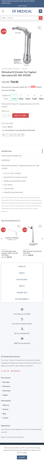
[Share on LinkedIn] (23, 135)
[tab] (22, 151)
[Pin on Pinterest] (19, 135)
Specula (24, 68)
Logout (5, 395)
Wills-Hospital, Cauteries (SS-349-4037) (32, 252)
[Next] (42, 243)
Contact (5, 418)
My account (7, 391)
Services (5, 409)
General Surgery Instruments (11, 68)
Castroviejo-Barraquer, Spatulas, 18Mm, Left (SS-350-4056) (10, 253)
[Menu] (3, 11)
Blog (4, 414)
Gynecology (18, 130)
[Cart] (40, 11)
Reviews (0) (6, 160)
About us (6, 405)
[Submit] (40, 18)
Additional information (11, 156)
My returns (6, 386)
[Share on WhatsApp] (3, 135)
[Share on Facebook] (7, 135)
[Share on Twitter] (11, 135)
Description (6, 151)
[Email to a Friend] (15, 135)
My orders (6, 382)
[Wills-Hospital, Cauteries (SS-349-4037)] (32, 236)
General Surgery (10, 130)
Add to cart (20, 115)
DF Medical (22, 11)
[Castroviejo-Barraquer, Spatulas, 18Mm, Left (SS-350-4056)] (11, 236)
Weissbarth (31, 130)
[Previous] (1, 243)
